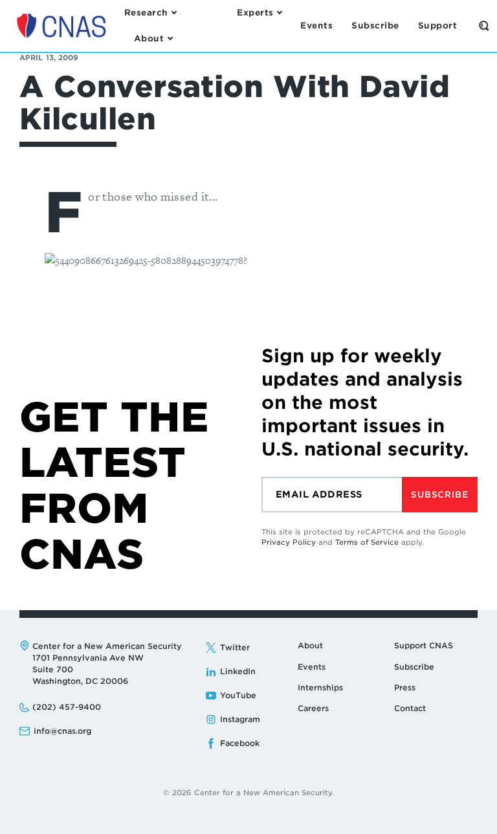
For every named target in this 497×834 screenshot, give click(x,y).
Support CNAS (423, 645)
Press (404, 687)
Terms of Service (367, 542)
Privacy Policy (288, 542)
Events (312, 667)
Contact (410, 708)
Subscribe (439, 494)
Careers (313, 708)
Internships (320, 687)
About (310, 645)
